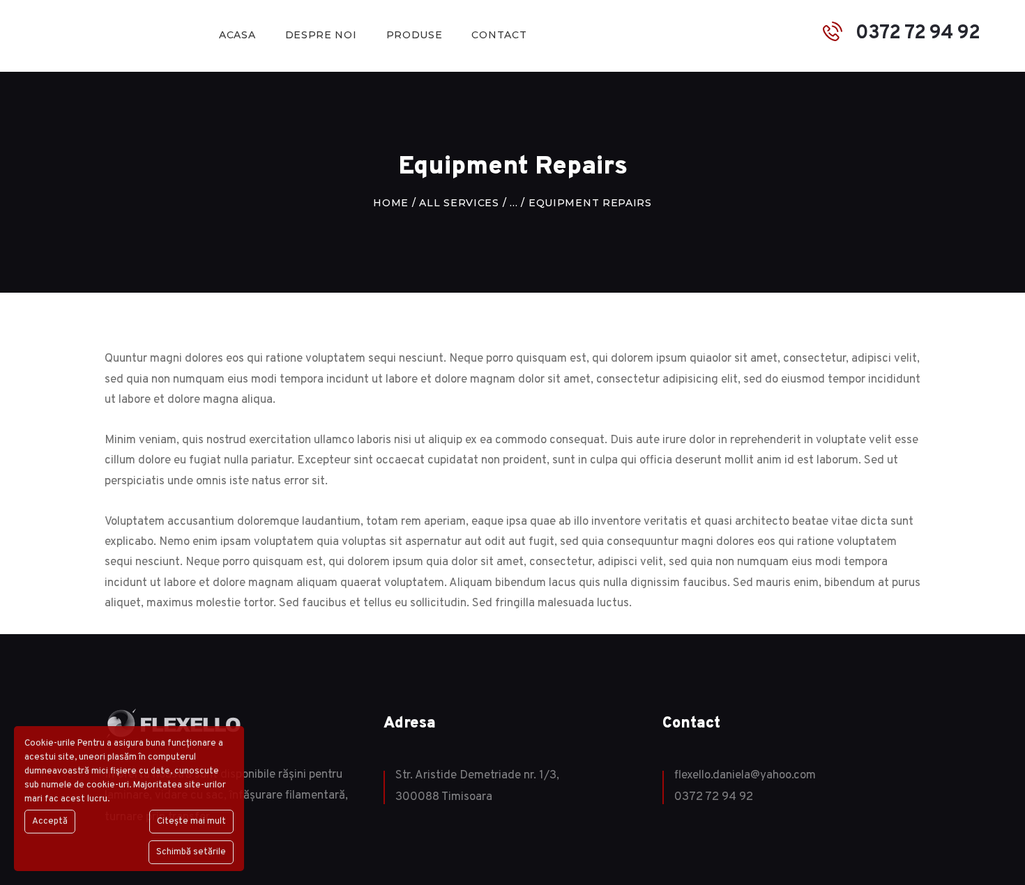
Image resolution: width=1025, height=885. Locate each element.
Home (391, 203)
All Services (459, 203)
